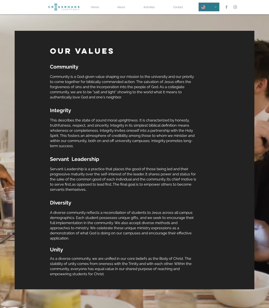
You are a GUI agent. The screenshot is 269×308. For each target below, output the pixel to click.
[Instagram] (235, 7)
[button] (128, 7)
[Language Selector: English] (209, 7)
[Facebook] (226, 7)
